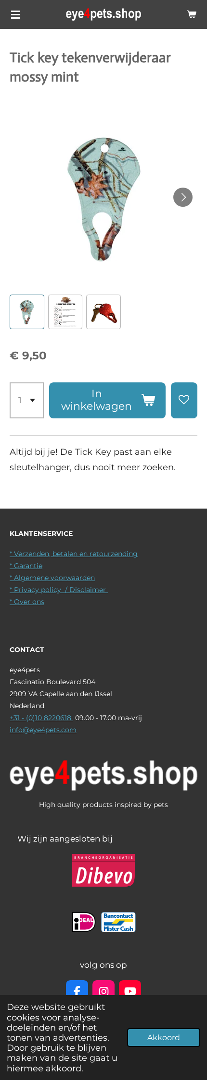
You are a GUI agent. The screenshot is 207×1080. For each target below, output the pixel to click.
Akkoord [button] (163, 1037)
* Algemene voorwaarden (52, 578)
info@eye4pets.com (43, 730)
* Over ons (27, 601)
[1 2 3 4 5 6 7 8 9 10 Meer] (27, 400)
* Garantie (26, 566)
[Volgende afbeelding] (183, 197)
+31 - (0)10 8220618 (41, 718)
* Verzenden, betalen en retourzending (74, 554)
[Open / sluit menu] (15, 14)
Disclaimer (88, 589)
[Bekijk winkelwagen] (191, 14)
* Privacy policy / (39, 589)
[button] (27, 312)
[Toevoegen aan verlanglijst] (184, 400)
